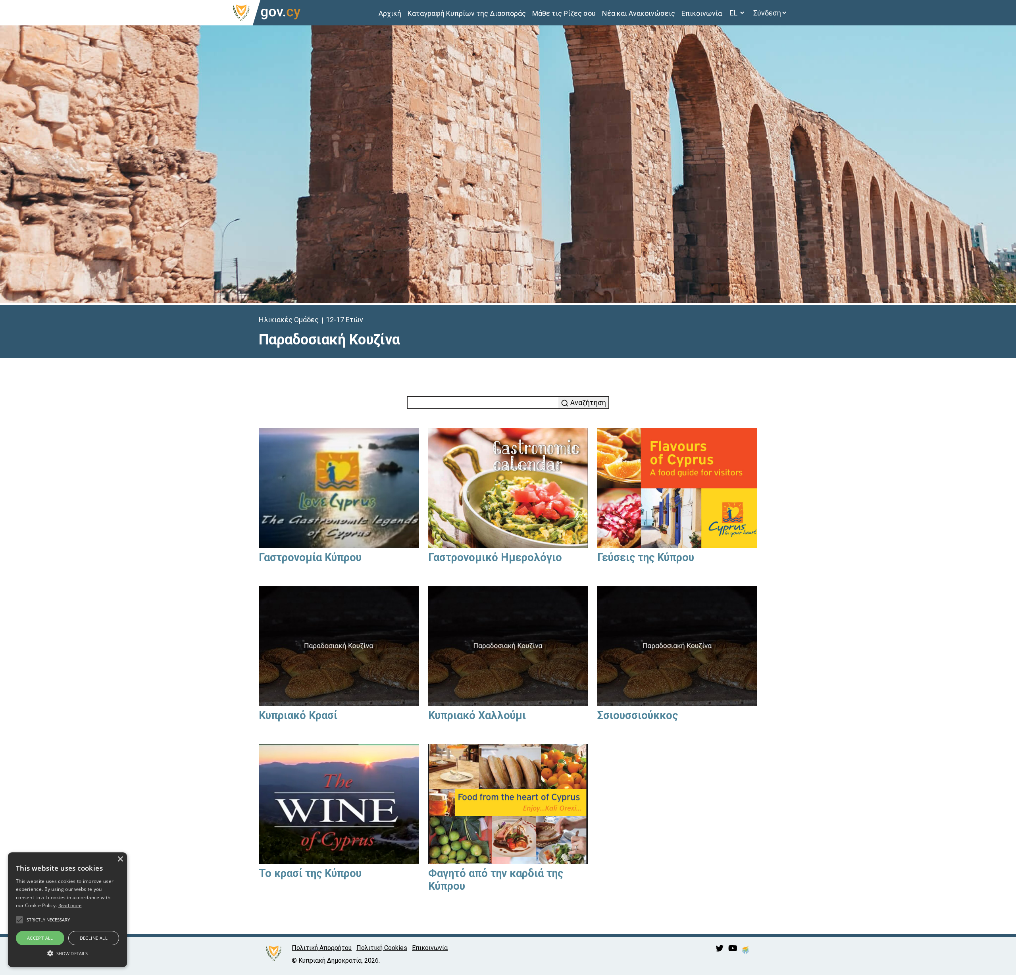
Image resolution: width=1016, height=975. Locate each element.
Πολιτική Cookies (381, 948)
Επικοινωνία (701, 13)
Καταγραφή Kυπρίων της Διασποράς (467, 13)
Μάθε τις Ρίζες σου (564, 13)
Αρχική (390, 13)
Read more (70, 905)
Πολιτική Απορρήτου (322, 948)
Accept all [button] (40, 938)
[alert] (67, 909)
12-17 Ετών (344, 319)
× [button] (120, 859)
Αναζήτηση (587, 402)
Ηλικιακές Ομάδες (289, 319)
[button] (67, 953)
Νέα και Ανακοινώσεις (638, 13)
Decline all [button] (94, 938)
